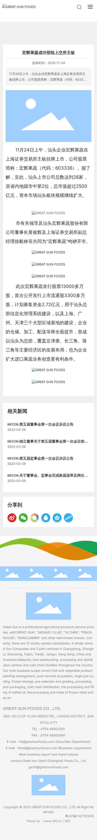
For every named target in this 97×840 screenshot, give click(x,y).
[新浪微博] (11, 517)
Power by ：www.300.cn (44, 821)
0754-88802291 (53, 729)
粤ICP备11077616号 (79, 816)
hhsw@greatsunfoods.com (37, 748)
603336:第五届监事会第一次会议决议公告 (40, 458)
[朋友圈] (34, 517)
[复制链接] (68, 517)
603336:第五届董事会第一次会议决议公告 (40, 424)
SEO (67, 821)
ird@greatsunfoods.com (36, 741)
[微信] (23, 517)
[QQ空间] (57, 517)
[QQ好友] (45, 517)
